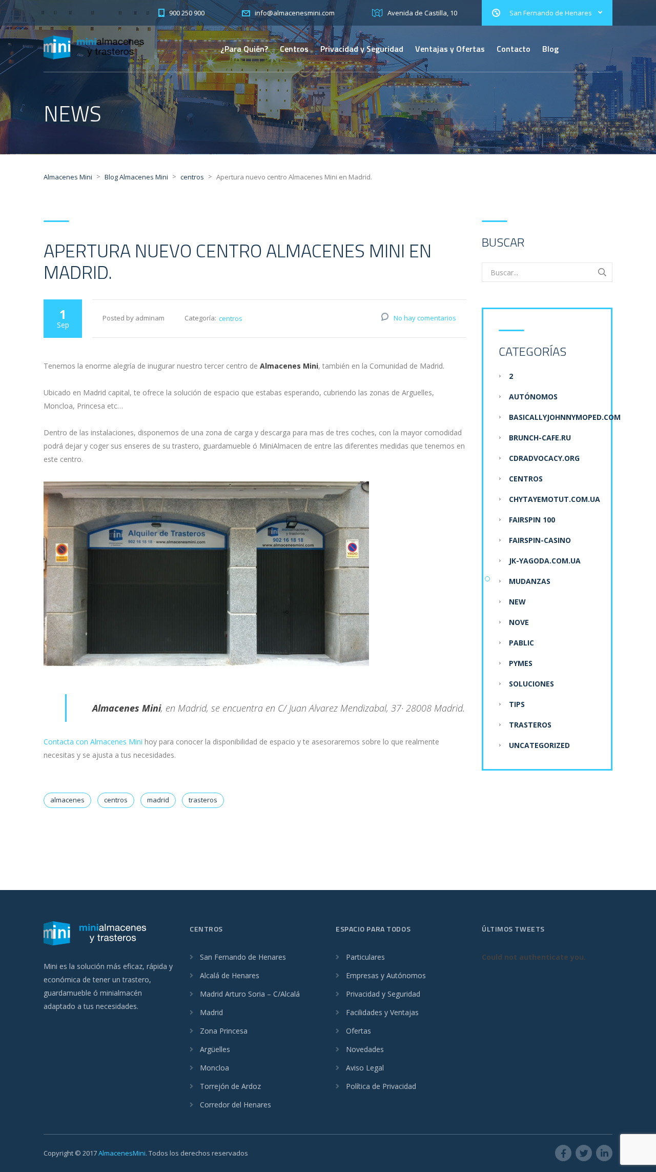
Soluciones (531, 684)
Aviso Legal (365, 1068)
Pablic (521, 643)
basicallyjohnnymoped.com (565, 417)
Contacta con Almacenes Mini (93, 741)
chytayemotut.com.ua (554, 499)
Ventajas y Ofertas (450, 49)
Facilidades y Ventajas (382, 1012)
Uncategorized (539, 745)
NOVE (519, 622)
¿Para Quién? (244, 49)
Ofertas (358, 1031)
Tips (517, 704)
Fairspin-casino (540, 540)
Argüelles (215, 1049)
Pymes (520, 663)
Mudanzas (529, 581)
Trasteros (530, 725)
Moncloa (214, 1068)
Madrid (211, 1012)
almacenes (67, 799)
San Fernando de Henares (243, 957)
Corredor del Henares (235, 1104)
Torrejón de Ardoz (230, 1086)
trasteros (203, 799)
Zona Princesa (224, 1031)
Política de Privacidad (381, 1086)
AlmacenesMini (122, 1153)
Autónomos (533, 396)
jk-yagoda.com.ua (545, 560)
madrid (158, 799)
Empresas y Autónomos (386, 975)
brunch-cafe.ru (540, 437)
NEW (517, 602)
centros (230, 318)
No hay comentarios (425, 317)
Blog (550, 49)
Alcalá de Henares (229, 975)
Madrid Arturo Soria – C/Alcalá (250, 994)
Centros (294, 49)
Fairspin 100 (532, 519)
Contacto (513, 49)
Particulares (365, 957)
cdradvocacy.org (544, 458)
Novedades (365, 1049)
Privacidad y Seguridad (361, 49)
